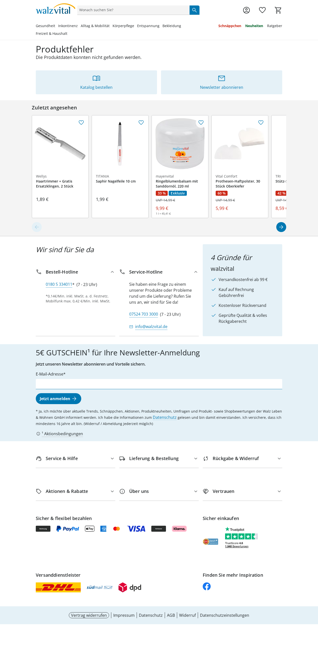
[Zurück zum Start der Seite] (312, 625)
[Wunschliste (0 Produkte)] (262, 10)
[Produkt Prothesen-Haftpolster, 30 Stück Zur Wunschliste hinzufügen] (261, 122)
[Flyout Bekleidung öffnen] (182, 26)
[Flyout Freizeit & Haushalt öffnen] (68, 34)
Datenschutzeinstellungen (224, 615)
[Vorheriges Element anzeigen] (37, 227)
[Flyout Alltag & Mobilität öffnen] (111, 26)
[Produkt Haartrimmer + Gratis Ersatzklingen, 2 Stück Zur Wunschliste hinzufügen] (81, 122)
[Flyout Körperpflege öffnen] (135, 26)
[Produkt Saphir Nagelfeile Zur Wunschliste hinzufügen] (141, 122)
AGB (171, 615)
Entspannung (148, 25)
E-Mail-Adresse (49, 374)
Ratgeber (274, 25)
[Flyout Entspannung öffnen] (160, 26)
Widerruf (187, 615)
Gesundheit (45, 25)
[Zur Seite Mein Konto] (246, 10)
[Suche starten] (194, 9)
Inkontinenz (68, 25)
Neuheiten (254, 25)
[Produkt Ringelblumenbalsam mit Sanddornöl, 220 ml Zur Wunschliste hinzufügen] (201, 122)
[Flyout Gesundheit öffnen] (56, 26)
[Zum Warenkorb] (278, 10)
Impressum (124, 615)
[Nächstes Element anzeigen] (281, 227)
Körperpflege (123, 25)
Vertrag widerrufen (89, 615)
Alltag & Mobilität (95, 25)
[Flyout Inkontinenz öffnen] (79, 26)
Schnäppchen (229, 25)
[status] (132, 9)
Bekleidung (171, 25)
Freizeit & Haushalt (51, 33)
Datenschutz (165, 417)
